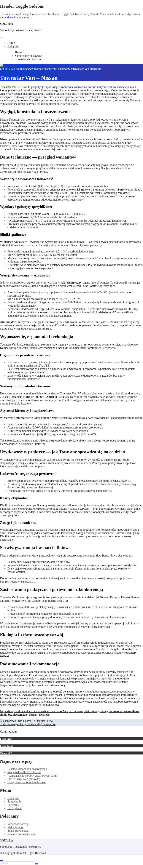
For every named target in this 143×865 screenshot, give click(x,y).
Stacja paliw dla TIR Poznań (24, 772)
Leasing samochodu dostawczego (27, 768)
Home (11, 42)
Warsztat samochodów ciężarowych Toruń (32, 775)
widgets (9, 17)
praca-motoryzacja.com (21, 834)
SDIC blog (6, 23)
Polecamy (13, 804)
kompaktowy (25, 68)
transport (96, 68)
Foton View (6, 738)
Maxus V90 (6, 753)
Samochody (14, 801)
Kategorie (13, 46)
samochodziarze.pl (18, 824)
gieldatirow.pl (15, 827)
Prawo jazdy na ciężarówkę (23, 779)
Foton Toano (6, 745)
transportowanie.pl (18, 830)
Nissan (39, 68)
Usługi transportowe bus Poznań (26, 782)
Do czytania (14, 808)
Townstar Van (81, 68)
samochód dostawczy (57, 68)
